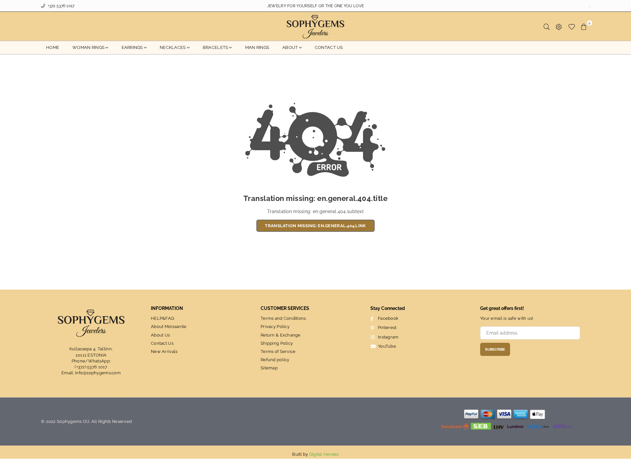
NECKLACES (173, 47)
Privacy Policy (275, 326)
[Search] (547, 26)
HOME (52, 47)
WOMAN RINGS (88, 47)
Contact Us (162, 343)
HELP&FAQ (162, 318)
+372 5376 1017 (60, 6)
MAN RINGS (257, 47)
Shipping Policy (277, 343)
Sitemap (269, 367)
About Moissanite (168, 326)
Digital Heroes (324, 454)
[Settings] (559, 26)
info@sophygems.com (98, 372)
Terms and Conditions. (284, 318)
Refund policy (275, 359)
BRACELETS (215, 47)
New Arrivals (164, 351)
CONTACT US (329, 47)
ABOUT (290, 47)
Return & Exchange (281, 335)
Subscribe (495, 349)
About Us (160, 335)
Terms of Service (278, 351)
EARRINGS (132, 47)
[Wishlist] (571, 26)
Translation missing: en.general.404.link (315, 225)
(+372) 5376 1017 (91, 366)
